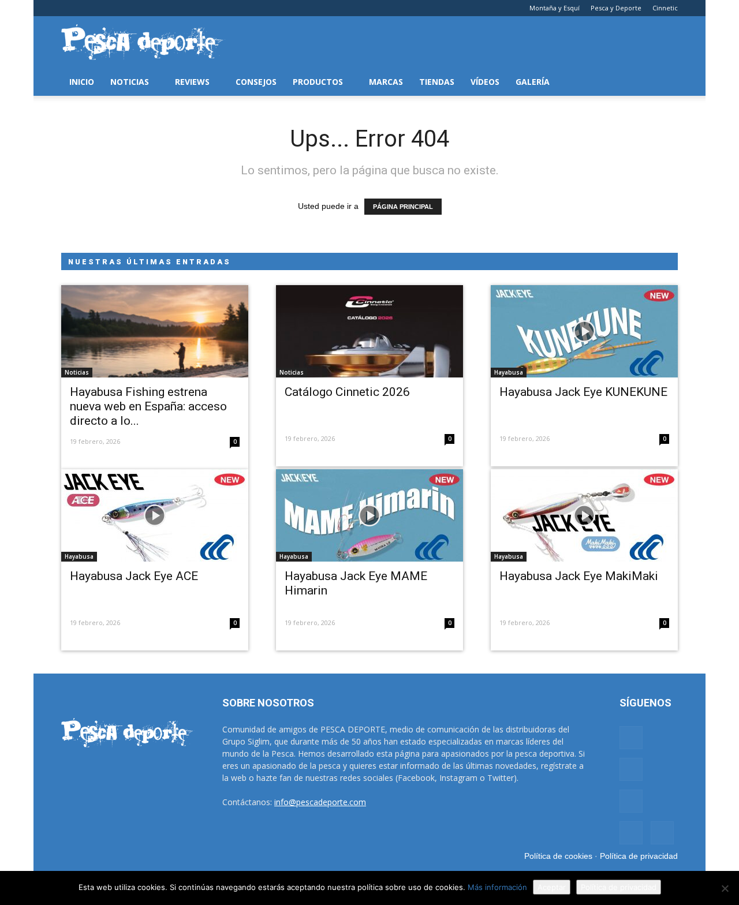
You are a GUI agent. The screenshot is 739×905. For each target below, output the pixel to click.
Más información (497, 887)
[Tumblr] (108, 8)
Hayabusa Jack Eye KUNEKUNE (583, 392)
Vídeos (485, 81)
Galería (533, 81)
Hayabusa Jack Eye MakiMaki (578, 576)
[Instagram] (89, 8)
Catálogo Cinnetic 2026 (347, 392)
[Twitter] (127, 8)
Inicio (81, 81)
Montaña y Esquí (554, 7)
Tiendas (436, 81)
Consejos (256, 81)
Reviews (192, 81)
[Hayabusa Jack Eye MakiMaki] (584, 515)
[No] (724, 888)
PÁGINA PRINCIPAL (403, 206)
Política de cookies (558, 856)
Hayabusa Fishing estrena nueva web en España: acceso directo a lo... (148, 406)
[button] (664, 82)
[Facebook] (70, 8)
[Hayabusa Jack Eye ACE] (154, 515)
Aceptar (552, 887)
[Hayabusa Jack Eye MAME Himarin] (369, 515)
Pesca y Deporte (616, 7)
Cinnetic (665, 7)
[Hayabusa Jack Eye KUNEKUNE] (584, 331)
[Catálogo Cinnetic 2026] (369, 331)
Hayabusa (508, 372)
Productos (318, 81)
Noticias (129, 81)
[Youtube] (146, 8)
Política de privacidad (639, 856)
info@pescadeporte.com (320, 801)
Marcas (386, 81)
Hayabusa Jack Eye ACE (134, 576)
